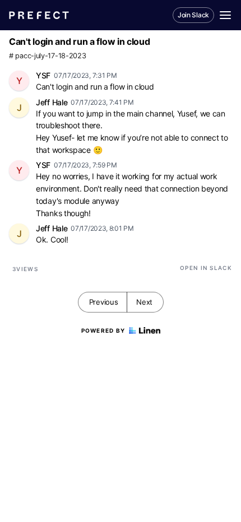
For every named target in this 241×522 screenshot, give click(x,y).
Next (144, 301)
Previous (103, 301)
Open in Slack (206, 267)
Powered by (103, 330)
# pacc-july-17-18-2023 (47, 56)
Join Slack (193, 15)
